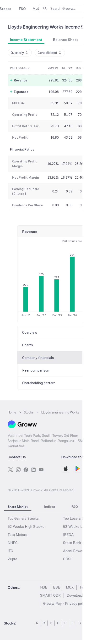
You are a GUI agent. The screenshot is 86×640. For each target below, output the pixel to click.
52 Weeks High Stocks (26, 526)
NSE (43, 587)
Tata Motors (17, 534)
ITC (10, 550)
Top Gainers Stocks (23, 518)
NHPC (13, 542)
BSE (56, 587)
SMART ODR (50, 595)
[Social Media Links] (10, 470)
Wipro (12, 558)
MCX (70, 587)
